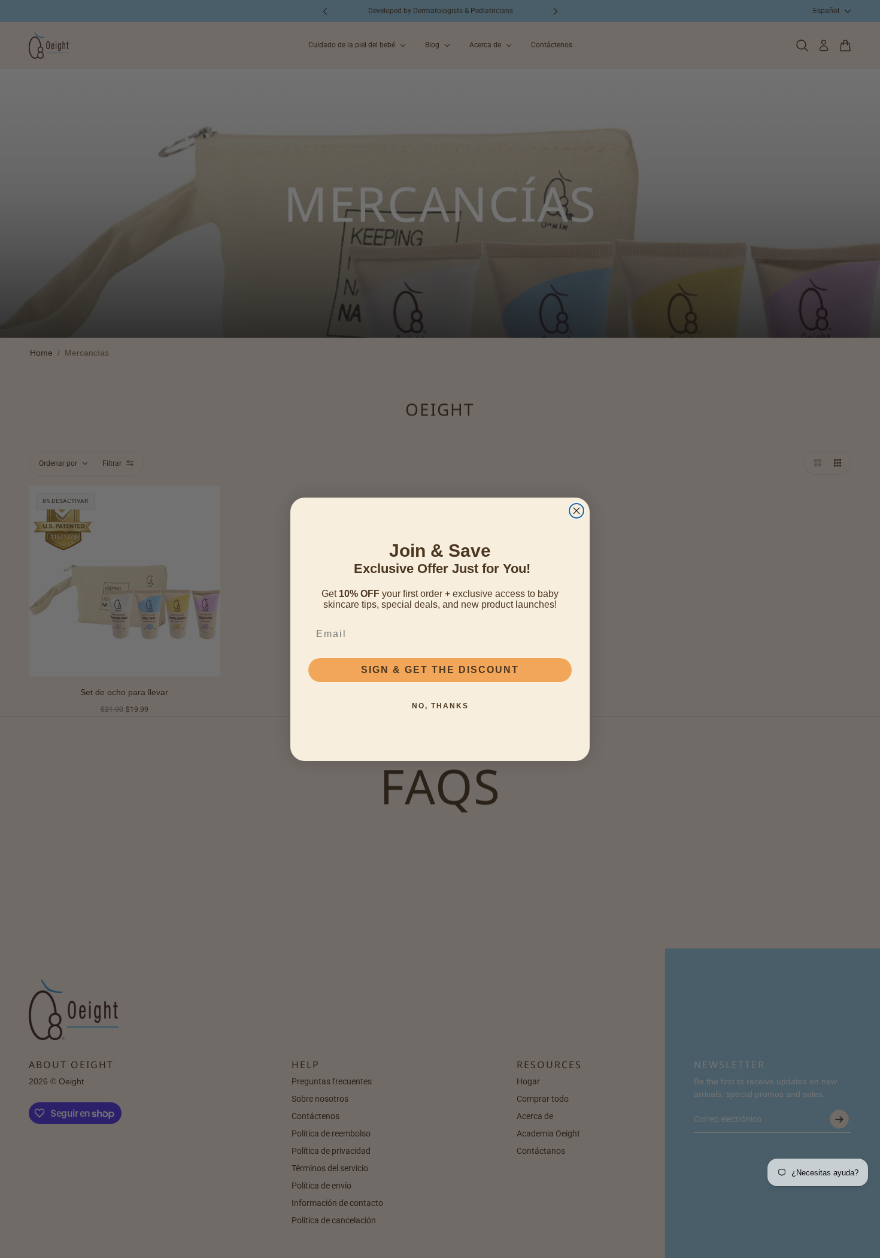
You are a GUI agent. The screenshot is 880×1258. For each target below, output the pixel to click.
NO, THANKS (440, 706)
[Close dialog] (576, 511)
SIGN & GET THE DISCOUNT (440, 670)
